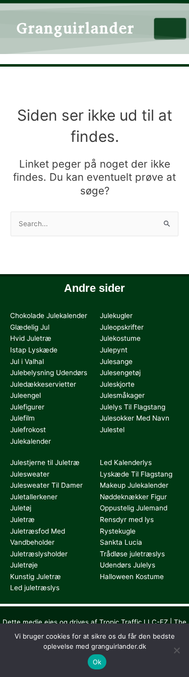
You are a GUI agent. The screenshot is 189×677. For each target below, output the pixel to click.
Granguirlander (76, 28)
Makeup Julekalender (134, 485)
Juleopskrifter (122, 327)
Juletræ (22, 519)
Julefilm (22, 418)
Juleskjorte (117, 384)
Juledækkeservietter (43, 384)
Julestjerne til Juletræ (45, 462)
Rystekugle (118, 531)
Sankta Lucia (121, 542)
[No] (176, 650)
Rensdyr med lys (127, 519)
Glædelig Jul (29, 327)
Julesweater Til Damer (46, 485)
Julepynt (114, 350)
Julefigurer (27, 407)
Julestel (112, 430)
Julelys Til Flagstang (132, 407)
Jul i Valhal (27, 361)
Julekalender (30, 441)
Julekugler (116, 315)
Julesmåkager (122, 395)
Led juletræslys (34, 588)
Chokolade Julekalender (48, 315)
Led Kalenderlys (126, 462)
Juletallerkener (33, 497)
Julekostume (120, 338)
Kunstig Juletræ (35, 576)
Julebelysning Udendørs (48, 373)
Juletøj (20, 508)
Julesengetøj (120, 373)
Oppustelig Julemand (133, 508)
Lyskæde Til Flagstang (136, 474)
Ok (97, 662)
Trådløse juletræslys (132, 554)
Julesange (116, 361)
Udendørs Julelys (127, 565)
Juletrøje (24, 565)
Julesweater (29, 474)
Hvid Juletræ (30, 338)
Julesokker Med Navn (134, 418)
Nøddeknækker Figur (133, 497)
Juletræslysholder (39, 554)
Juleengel (25, 395)
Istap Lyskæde (33, 350)
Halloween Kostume (132, 576)
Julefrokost (28, 430)
